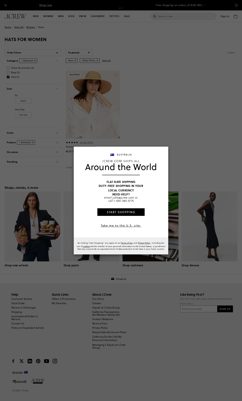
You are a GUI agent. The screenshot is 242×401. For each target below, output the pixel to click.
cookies (86, 246)
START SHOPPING (121, 212)
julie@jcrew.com (123, 197)
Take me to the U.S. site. (121, 226)
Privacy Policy (144, 243)
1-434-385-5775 (124, 201)
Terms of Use (127, 243)
